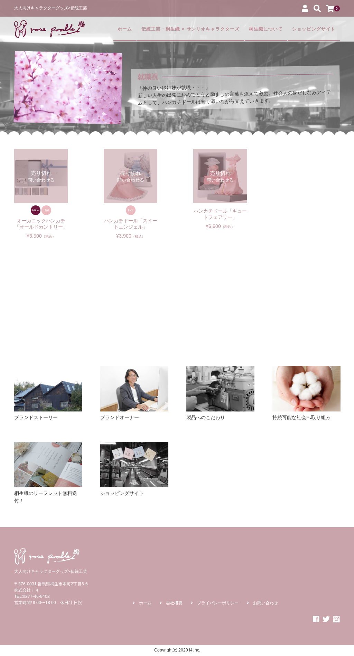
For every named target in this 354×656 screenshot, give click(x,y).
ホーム (125, 29)
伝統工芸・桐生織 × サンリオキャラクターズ (190, 29)
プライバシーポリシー (218, 603)
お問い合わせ (265, 603)
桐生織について (266, 29)
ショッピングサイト (314, 29)
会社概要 (174, 603)
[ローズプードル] (49, 29)
